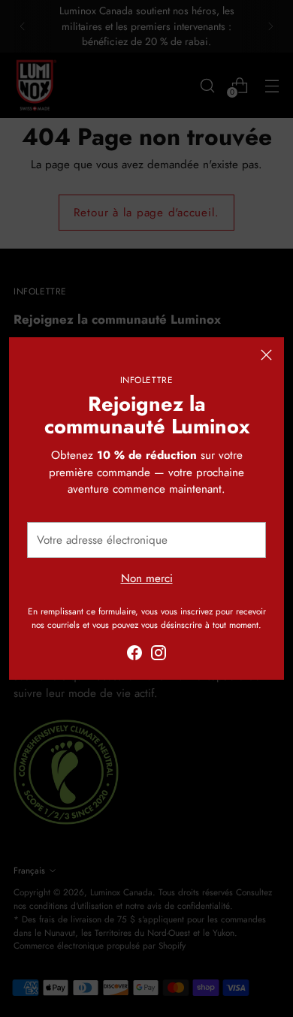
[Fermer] (266, 355)
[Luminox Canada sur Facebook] (134, 655)
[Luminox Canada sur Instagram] (159, 655)
